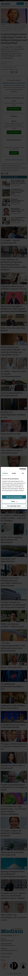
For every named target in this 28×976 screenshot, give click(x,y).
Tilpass (13, 501)
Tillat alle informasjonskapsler (14, 497)
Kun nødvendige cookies (14, 506)
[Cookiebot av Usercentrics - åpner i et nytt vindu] (19, 469)
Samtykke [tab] (5, 473)
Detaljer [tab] (14, 473)
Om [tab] (23, 473)
